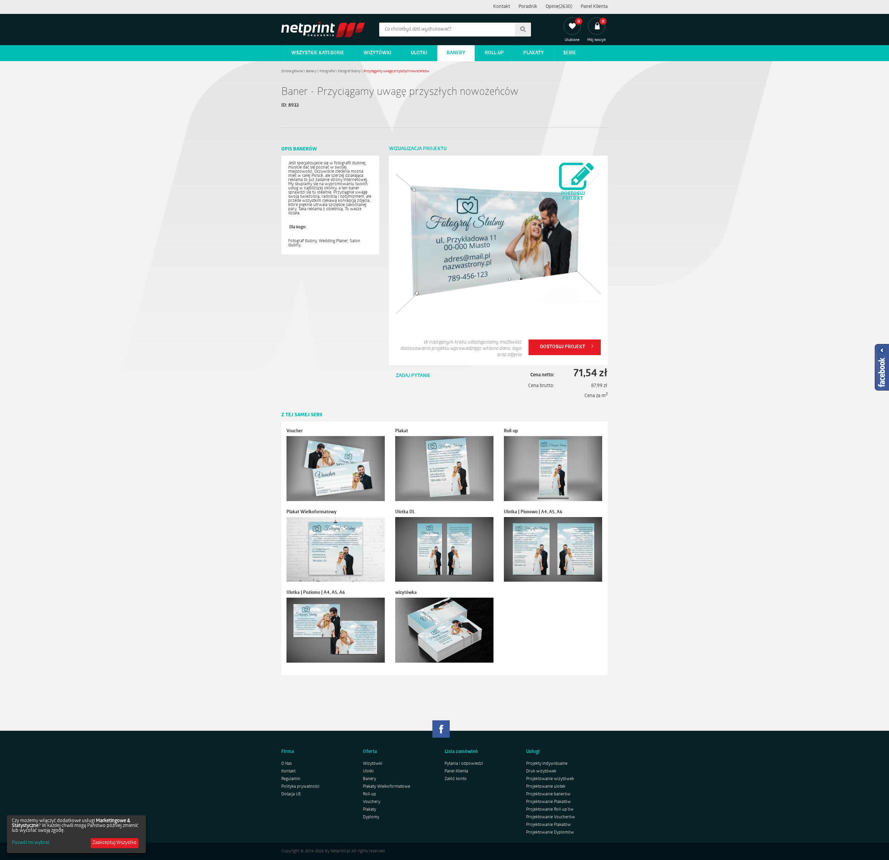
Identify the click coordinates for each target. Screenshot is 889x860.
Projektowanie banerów (548, 794)
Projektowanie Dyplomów (550, 832)
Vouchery (371, 802)
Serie (569, 53)
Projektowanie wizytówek (550, 779)
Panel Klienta (594, 6)
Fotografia (327, 71)
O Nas (286, 764)
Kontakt (501, 6)
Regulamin (290, 779)
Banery (456, 53)
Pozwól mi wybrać (31, 843)
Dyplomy (371, 817)
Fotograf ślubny (349, 71)
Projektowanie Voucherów (550, 817)
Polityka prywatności (300, 787)
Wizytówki (377, 53)
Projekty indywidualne (546, 764)
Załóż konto (455, 779)
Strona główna (292, 71)
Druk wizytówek (541, 771)
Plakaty (533, 53)
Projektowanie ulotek (545, 787)
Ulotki (419, 53)
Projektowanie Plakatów (548, 802)
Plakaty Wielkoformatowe (386, 787)
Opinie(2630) (559, 6)
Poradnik (527, 6)
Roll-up (494, 53)
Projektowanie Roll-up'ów (550, 810)
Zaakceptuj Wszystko (114, 842)
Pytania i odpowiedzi (463, 764)
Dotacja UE (291, 794)
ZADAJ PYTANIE (413, 375)
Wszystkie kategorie (317, 53)
